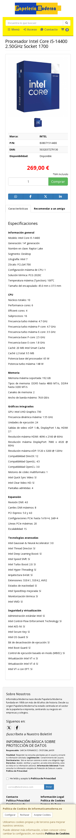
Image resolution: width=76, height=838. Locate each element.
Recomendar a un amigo (49, 208)
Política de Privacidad (16, 771)
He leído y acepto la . (33, 778)
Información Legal (52, 796)
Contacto (51, 29)
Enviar (49, 786)
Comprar (58, 181)
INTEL (43, 136)
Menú (15, 29)
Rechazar (24, 814)
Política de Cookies (57, 833)
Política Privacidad (18, 800)
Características (18, 208)
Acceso (31, 29)
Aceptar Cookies (42, 814)
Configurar (10, 814)
